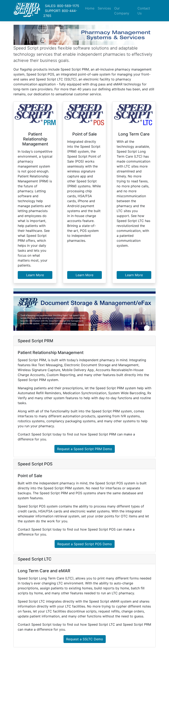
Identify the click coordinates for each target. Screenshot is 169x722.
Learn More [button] (35, 275)
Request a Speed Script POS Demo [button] (84, 544)
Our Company (121, 10)
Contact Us (143, 10)
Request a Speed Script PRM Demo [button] (84, 449)
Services (104, 8)
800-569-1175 (68, 6)
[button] (24, 309)
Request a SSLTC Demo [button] (84, 639)
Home (89, 8)
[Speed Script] (26, 11)
